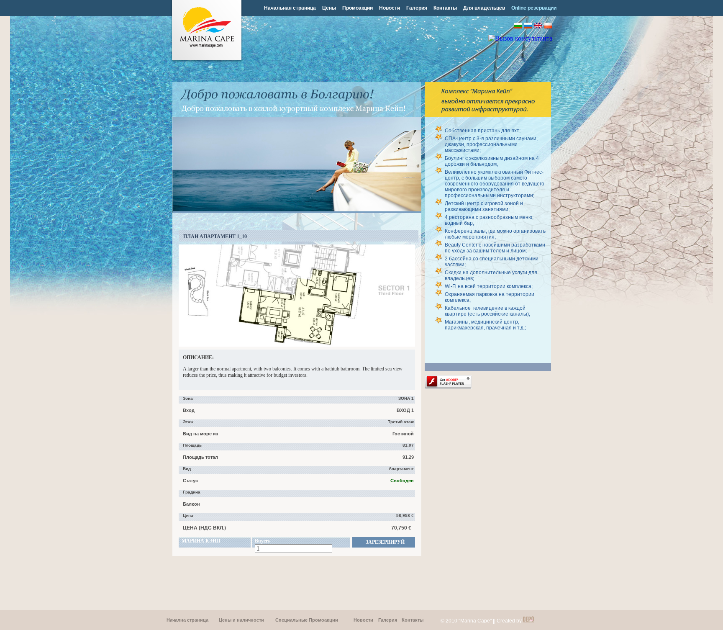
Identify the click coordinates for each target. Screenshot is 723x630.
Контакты (445, 8)
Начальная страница (290, 8)
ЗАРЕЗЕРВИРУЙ (385, 542)
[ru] (528, 26)
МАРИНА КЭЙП (201, 541)
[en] (538, 26)
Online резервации (533, 8)
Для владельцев (484, 8)
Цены (329, 8)
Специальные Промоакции (306, 619)
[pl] (548, 26)
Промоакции (357, 8)
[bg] (518, 26)
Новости (389, 8)
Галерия (416, 8)
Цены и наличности (241, 619)
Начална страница (187, 619)
